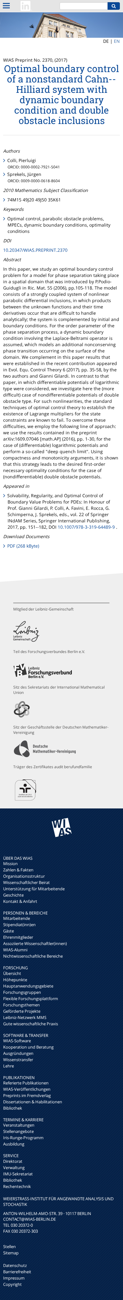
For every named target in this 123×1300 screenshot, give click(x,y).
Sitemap (11, 1253)
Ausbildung (13, 1144)
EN (117, 41)
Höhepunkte (15, 979)
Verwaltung (14, 1167)
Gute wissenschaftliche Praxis (30, 1024)
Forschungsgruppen (22, 992)
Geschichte (13, 895)
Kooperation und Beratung (28, 1047)
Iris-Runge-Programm (23, 1137)
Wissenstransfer (18, 1059)
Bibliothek (12, 1108)
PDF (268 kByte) (23, 546)
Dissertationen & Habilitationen (32, 1102)
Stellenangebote (18, 1131)
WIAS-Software (17, 1041)
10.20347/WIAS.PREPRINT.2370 (35, 250)
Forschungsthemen (21, 1005)
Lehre (8, 1066)
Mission (10, 863)
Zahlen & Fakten (18, 870)
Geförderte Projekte (21, 1011)
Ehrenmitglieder (18, 937)
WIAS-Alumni (15, 950)
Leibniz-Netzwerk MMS (24, 1017)
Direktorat (12, 1161)
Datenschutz (15, 1265)
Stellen (9, 1246)
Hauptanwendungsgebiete (28, 986)
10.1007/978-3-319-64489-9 (86, 527)
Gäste (8, 931)
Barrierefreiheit (17, 1272)
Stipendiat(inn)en (19, 924)
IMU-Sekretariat (18, 1174)
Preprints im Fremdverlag (27, 1095)
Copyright (12, 1284)
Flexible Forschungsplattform (30, 998)
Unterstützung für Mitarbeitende (34, 889)
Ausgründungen (18, 1053)
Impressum (14, 1278)
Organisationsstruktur (24, 876)
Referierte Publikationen (26, 1083)
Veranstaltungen (18, 1125)
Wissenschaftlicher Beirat (26, 882)
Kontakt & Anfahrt (20, 901)
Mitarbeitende (16, 918)
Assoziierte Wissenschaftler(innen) (35, 943)
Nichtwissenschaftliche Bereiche (33, 956)
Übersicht (12, 973)
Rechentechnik (17, 1186)
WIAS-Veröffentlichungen (26, 1089)
